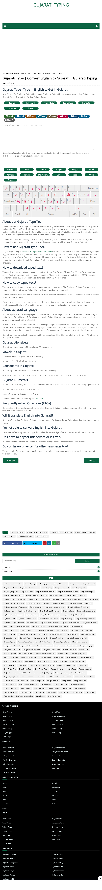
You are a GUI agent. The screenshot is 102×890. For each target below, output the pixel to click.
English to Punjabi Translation (74, 615)
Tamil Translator (66, 677)
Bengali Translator (10, 588)
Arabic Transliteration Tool (13, 584)
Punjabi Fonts (71, 669)
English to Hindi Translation (71, 599)
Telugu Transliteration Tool (28, 684)
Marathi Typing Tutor (11, 657)
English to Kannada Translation (38, 603)
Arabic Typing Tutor (44, 584)
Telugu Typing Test (60, 684)
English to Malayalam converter (80, 603)
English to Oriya (68, 611)
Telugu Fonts (66, 681)
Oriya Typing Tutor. (41, 669)
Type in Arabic (26, 688)
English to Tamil (9, 619)
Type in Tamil (77, 692)
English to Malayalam (59, 603)
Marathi (43, 169)
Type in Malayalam (10, 692)
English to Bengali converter (13, 595)
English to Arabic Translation (68, 592)
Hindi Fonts (74, 630)
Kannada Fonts (25, 638)
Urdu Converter (57, 768)
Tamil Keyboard (52, 677)
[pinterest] (45, 543)
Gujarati (10, 169)
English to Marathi (36, 607)
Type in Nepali (39, 692)
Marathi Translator (25, 653)
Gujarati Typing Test (11, 630)
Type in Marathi (25, 692)
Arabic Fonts (7, 843)
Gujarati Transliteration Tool (85, 532)
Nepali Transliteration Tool (13, 661)
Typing (12, 103)
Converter (12, 108)
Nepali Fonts (58, 657)
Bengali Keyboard (89, 584)
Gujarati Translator (38, 626)
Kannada (10, 175)
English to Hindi (33, 599)
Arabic (10, 180)
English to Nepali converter (27, 611)
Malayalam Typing (86, 646)
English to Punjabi (32, 615)
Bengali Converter (60, 584)
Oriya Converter (9, 665)
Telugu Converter (53, 681)
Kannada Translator (56, 638)
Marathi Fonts (84, 650)
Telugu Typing (46, 684)
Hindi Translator (9, 634)
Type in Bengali (39, 688)
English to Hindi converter (50, 599)
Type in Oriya (51, 692)
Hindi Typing (43, 634)
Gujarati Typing (8, 83)
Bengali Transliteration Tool (29, 588)
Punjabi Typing (47, 673)
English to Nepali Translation (50, 611)
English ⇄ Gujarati (9, 854)
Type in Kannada (79, 688)
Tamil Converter (27, 677)
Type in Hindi (66, 688)
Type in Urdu (8, 696)
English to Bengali (87, 592)
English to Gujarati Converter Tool (37, 251)
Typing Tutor (49, 103)
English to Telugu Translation (14, 623)
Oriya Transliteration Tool (66, 665)
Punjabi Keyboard (85, 669)
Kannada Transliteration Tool (77, 638)
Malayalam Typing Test (12, 650)
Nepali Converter (45, 657)
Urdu (91, 175)
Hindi (27, 169)
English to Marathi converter (55, 607)
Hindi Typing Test (56, 634)
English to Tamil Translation (48, 619)
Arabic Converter (8, 772)
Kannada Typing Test (25, 642)
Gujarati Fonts (8, 626)
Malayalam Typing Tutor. (51, 650)
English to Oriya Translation (13, 615)
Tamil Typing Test (22, 681)
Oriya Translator (48, 665)
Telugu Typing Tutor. (11, 688)
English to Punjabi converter (50, 615)
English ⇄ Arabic (8, 879)
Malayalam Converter (79, 642)
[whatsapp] (54, 543)
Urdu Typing (40, 696)
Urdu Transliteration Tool (24, 696)
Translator (86, 103)
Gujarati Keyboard (23, 626)
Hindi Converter (62, 630)
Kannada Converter (10, 638)
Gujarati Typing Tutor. (46, 630)
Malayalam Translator (44, 646)
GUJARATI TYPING (51, 5)
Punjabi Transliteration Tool (29, 673)
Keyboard (30, 103)
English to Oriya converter (86, 611)
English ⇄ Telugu (58, 862)
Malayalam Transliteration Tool (65, 646)
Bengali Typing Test (62, 588)
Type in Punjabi (64, 692)
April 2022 (51, 567)
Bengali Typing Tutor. (11, 592)
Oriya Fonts (22, 665)
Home (4, 73)
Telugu (27, 175)
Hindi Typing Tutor (71, 634)
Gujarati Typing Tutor (25, 536)
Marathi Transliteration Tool (45, 653)
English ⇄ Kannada (9, 867)
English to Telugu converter (85, 619)
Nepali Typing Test (44, 661)
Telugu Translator (10, 684)
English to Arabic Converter (45, 592)
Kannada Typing (9, 642)
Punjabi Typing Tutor (78, 673)
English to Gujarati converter (37, 532)
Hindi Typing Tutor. (87, 634)
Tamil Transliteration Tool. (84, 677)
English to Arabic (27, 592)
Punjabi (59, 169)
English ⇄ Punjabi (8, 875)
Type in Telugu (90, 692)
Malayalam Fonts (10, 646)
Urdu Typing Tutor (54, 696)
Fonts (30, 108)
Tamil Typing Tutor (37, 681)
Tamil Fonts (40, 677)
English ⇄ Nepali (58, 871)
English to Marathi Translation (78, 607)
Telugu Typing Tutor (77, 684)
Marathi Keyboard (10, 653)
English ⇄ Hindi (57, 854)
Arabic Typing (30, 584)
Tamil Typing (8, 681)
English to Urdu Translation (71, 623)
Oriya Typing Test (10, 669)
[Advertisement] (51, 48)
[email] (58, 543)
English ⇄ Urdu (57, 875)
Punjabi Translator (10, 673)
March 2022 (51, 571)
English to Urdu (32, 623)
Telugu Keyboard (80, 681)
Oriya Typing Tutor (25, 669)
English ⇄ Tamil (57, 858)
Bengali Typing (47, 588)
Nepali (75, 175)
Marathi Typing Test (78, 653)
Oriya (59, 175)
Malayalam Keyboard (26, 646)
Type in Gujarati (13, 73)
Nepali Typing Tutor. (77, 661)
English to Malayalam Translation (15, 607)
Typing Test (68, 103)
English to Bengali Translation (36, 595)
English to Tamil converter (27, 619)
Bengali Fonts (74, 584)
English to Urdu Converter (49, 623)
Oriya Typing (82, 665)
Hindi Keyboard (87, 630)
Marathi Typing (63, 653)
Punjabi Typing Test (61, 673)
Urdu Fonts (56, 839)
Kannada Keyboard (40, 638)
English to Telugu (67, 619)
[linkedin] (49, 543)
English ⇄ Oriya (8, 871)
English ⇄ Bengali (8, 858)
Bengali (75, 169)
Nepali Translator (87, 657)
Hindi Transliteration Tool (27, 634)
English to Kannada (91, 599)
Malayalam (43, 175)
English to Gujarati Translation (61, 532)
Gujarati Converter (89, 623)
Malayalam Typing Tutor (31, 650)
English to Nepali (9, 611)
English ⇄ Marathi (58, 867)
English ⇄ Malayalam (10, 862)
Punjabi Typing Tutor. (11, 677)
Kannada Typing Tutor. (61, 642)
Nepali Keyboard (71, 657)
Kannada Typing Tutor (43, 642)
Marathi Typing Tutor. (28, 657)
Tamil (91, 169)
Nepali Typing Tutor (60, 661)
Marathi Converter (69, 650)
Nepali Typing (30, 661)
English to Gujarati (17, 532)
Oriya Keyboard (34, 665)
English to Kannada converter (14, 603)
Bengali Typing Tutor (79, 588)
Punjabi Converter (57, 669)
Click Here (39, 398)
